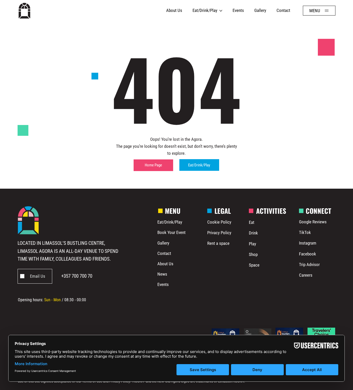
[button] (319, 11)
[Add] (34, 277)
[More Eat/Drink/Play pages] (220, 10)
